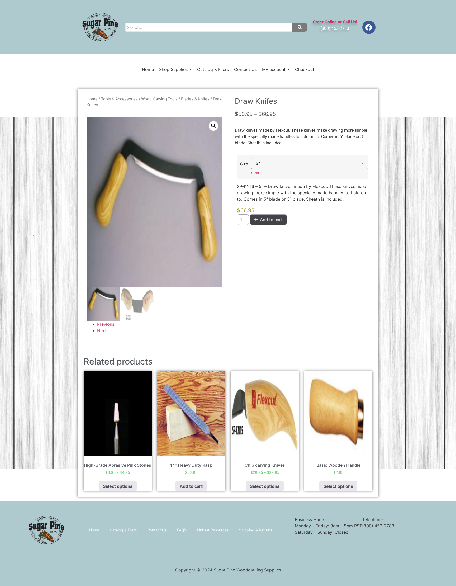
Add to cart (271, 219)
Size (244, 164)
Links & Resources (213, 530)
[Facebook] (369, 27)
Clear (255, 173)
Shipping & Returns (255, 530)
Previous (105, 324)
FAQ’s (182, 530)
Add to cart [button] (191, 486)
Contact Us (157, 530)
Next (102, 330)
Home (92, 99)
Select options (117, 486)
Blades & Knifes (195, 99)
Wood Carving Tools (159, 99)
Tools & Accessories (119, 99)
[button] (213, 126)
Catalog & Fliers (123, 530)
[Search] (299, 27)
